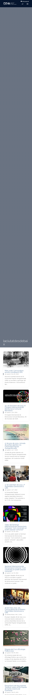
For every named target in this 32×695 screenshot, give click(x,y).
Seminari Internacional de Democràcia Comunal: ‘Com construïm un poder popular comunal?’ (15, 568)
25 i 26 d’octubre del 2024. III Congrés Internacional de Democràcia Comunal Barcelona (15, 408)
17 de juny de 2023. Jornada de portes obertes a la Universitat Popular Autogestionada (15, 445)
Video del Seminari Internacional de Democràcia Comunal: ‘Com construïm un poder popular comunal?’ (16, 527)
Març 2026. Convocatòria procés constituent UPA (14, 371)
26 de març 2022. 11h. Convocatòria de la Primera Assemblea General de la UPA (15, 610)
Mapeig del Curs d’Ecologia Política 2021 (15, 650)
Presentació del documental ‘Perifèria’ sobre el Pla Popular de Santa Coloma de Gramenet (16, 688)
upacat (8, 374)
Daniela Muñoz (10, 614)
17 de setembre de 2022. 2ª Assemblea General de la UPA (15, 486)
